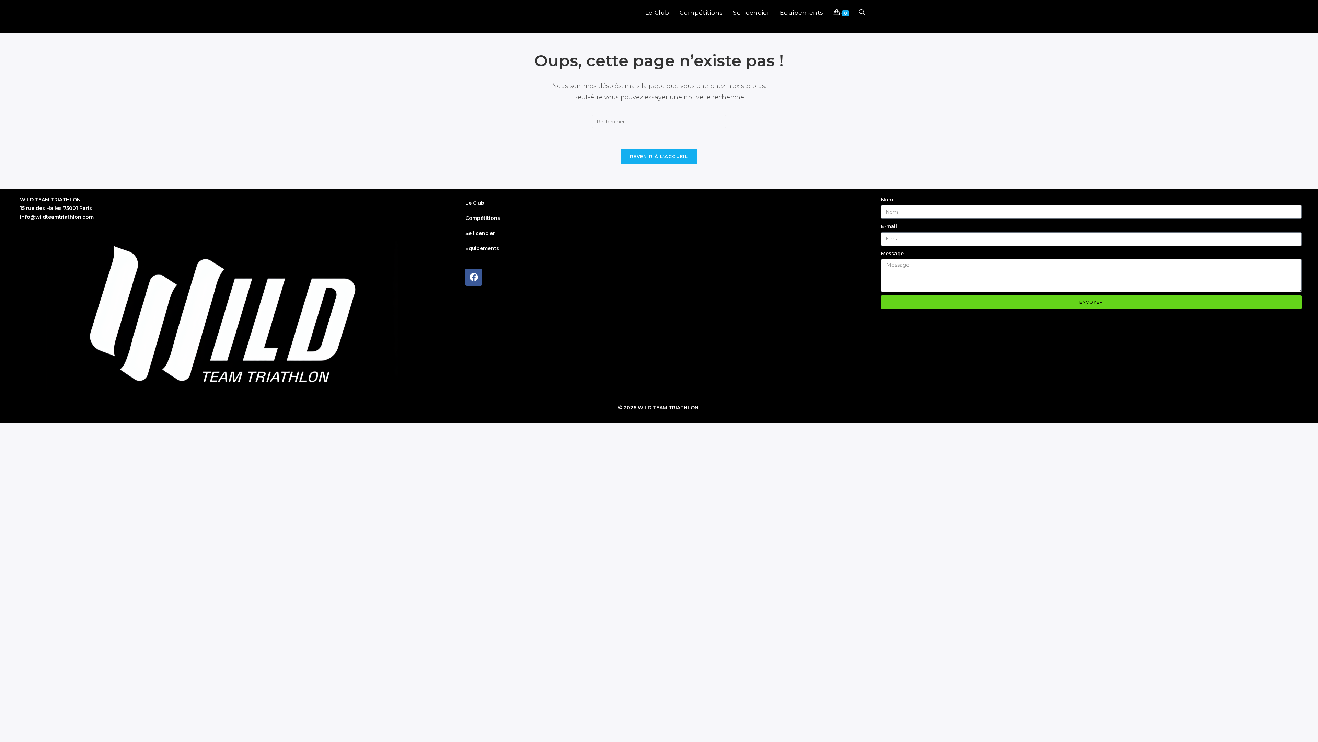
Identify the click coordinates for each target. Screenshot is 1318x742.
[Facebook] (473, 277)
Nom (887, 199)
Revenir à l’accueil (659, 156)
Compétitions (482, 218)
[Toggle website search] (862, 12)
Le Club (474, 203)
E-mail (889, 226)
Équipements (482, 248)
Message (892, 253)
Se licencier (480, 233)
